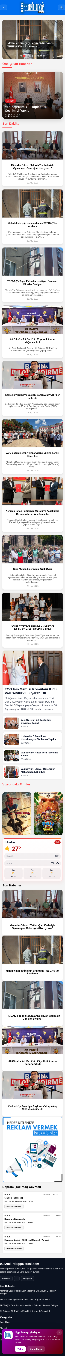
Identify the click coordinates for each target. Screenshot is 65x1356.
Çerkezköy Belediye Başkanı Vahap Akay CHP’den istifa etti (32, 1108)
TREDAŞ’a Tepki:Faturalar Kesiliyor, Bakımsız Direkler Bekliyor (32, 1017)
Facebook (6, 1278)
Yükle (20, 1349)
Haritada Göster (14, 1206)
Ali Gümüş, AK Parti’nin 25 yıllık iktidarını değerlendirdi (32, 1062)
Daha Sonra (36, 1349)
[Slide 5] (17, 116)
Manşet (3, 1328)
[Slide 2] (8, 116)
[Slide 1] (5, 116)
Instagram (27, 1278)
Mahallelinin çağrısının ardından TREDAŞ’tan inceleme (32, 972)
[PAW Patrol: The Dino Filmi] (48, 813)
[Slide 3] (11, 116)
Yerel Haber (5, 1322)
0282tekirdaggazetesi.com (19, 1264)
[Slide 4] (14, 116)
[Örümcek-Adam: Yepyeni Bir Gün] (16, 813)
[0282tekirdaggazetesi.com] (32, 7)
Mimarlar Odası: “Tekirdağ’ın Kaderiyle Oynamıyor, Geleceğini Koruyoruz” (32, 927)
